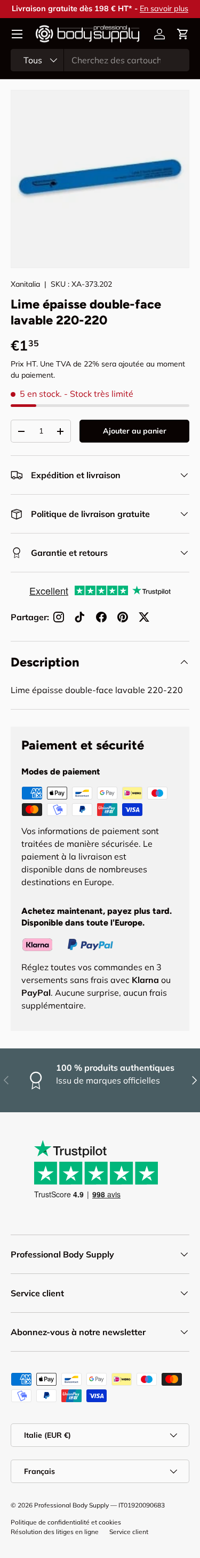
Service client (128, 1532)
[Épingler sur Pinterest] (122, 617)
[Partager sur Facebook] (101, 617)
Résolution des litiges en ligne (55, 1532)
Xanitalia (25, 284)
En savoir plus (163, 8)
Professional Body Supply (71, 1505)
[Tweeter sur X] (144, 617)
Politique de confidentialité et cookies (66, 1522)
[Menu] (17, 34)
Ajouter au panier (134, 431)
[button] (183, 34)
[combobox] (100, 60)
